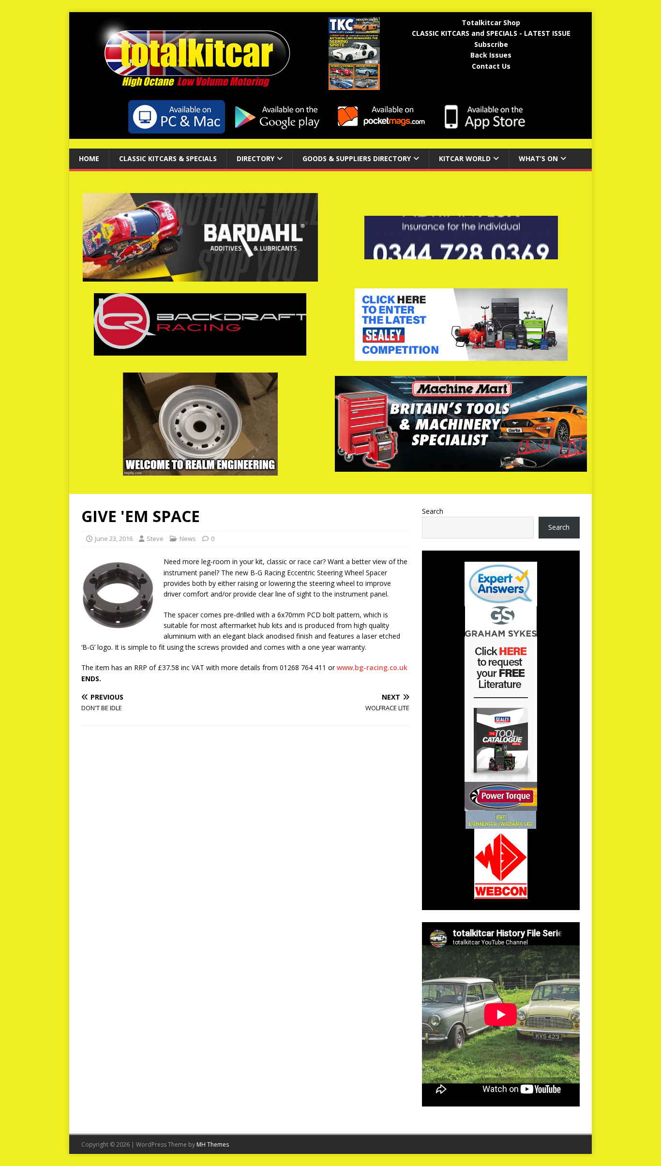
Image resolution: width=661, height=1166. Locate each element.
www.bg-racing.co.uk (372, 667)
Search (432, 511)
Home (89, 158)
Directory (255, 158)
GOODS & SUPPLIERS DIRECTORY (356, 158)
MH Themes (212, 1144)
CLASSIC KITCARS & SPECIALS (168, 158)
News (188, 538)
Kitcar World (465, 158)
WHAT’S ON (538, 158)
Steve (155, 538)
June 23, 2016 (114, 538)
